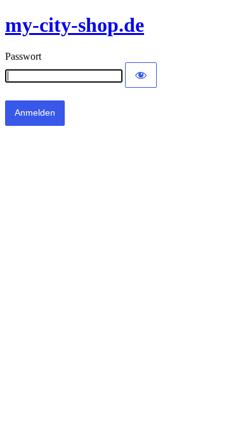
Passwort (23, 56)
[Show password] (141, 75)
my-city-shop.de (74, 24)
